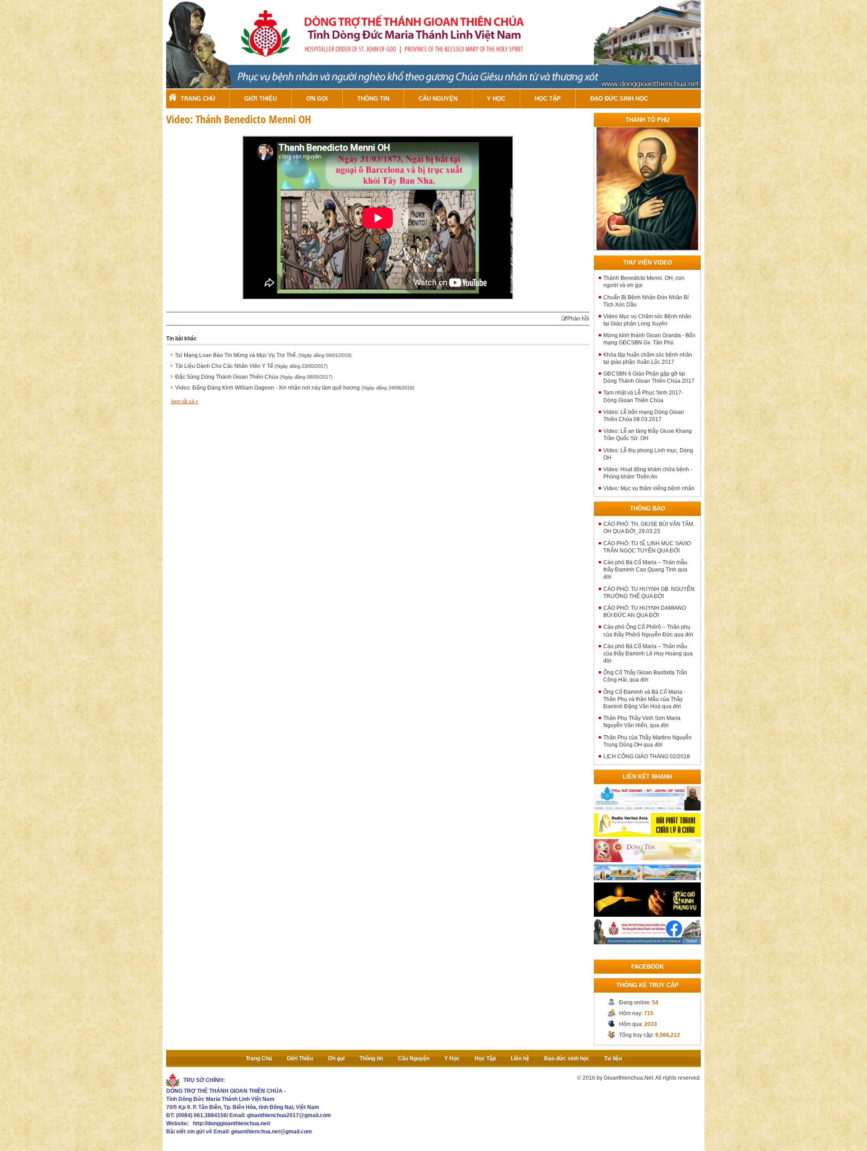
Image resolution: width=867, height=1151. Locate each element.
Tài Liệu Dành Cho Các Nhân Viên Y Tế (251, 366)
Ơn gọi (317, 98)
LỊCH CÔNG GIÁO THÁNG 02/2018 (646, 756)
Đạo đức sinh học (619, 98)
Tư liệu (613, 1058)
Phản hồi (578, 319)
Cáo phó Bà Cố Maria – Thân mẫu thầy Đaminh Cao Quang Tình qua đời (645, 569)
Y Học (496, 98)
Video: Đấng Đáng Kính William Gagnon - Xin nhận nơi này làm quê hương (295, 388)
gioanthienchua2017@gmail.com (289, 1115)
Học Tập (548, 98)
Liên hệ (520, 1058)
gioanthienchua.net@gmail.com (271, 1131)
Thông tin (373, 98)
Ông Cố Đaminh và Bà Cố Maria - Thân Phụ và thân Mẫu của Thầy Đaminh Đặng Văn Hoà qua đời (644, 699)
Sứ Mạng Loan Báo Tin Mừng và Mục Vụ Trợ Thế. (263, 355)
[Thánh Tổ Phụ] (647, 189)
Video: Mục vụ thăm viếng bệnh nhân (649, 488)
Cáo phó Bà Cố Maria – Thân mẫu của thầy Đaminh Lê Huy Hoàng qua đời (648, 653)
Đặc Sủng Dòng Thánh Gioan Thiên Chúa (254, 377)
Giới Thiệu (260, 98)
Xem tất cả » (184, 401)
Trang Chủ (198, 98)
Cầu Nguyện (438, 98)
